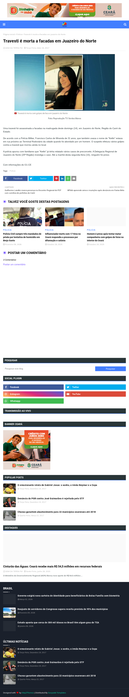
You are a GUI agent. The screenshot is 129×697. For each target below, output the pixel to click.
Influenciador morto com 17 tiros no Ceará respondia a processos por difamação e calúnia (63, 237)
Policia (19, 34)
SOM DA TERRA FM (13, 48)
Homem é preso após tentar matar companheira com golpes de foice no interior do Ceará (105, 237)
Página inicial (9, 34)
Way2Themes (28, 692)
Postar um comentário (14, 264)
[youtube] (95, 394)
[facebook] (33, 387)
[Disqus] (64, 312)
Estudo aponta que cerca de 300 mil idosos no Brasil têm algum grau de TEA (58, 622)
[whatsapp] (33, 401)
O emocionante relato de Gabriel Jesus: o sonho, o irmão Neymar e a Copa (57, 485)
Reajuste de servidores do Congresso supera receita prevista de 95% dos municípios (63, 609)
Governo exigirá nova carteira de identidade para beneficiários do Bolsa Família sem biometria (69, 595)
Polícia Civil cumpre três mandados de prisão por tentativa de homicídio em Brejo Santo (22, 237)
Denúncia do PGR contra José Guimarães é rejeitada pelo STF (51, 498)
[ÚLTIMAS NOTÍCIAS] (64, 548)
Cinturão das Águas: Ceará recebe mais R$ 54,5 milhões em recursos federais (52, 566)
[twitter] (95, 387)
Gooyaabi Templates (57, 692)
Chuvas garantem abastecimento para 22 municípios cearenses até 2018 (57, 512)
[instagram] (33, 394)
